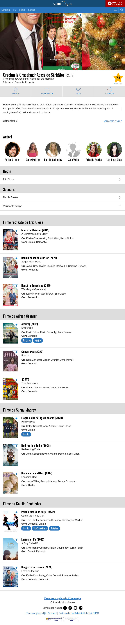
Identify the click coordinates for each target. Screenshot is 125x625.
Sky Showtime (39, 528)
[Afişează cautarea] (121, 10)
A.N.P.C (94, 613)
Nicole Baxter (10, 197)
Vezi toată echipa (12, 206)
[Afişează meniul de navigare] (115, 10)
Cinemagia (62, 3)
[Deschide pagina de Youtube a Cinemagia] (75, 608)
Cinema (6, 9)
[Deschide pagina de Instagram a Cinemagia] (70, 608)
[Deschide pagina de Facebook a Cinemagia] (65, 608)
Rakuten (27, 340)
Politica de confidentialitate (73, 613)
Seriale (32, 9)
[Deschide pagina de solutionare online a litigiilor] (71, 618)
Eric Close (8, 179)
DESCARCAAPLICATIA (117, 3)
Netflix (38, 340)
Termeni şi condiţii (36, 613)
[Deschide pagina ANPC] (54, 618)
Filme (22, 9)
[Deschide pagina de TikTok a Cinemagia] (80, 608)
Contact (52, 613)
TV (14, 9)
